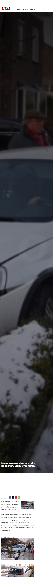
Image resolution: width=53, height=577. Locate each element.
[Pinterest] (16, 497)
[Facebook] (43, 9)
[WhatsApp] (19, 497)
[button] (34, 9)
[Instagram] (49, 9)
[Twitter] (46, 9)
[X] (13, 497)
